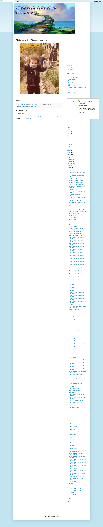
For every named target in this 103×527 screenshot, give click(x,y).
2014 (69, 141)
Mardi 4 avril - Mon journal (75, 488)
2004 (69, 503)
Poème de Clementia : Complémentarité (78, 211)
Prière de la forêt (72, 189)
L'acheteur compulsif (73, 207)
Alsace (21, 106)
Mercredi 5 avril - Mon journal (75, 487)
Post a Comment (21, 113)
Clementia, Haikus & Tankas (74, 77)
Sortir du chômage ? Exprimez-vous (77, 378)
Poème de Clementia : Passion (76, 374)
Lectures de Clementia (73, 79)
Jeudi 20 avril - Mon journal (75, 304)
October (71, 161)
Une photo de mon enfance (75, 481)
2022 (69, 126)
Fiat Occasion (85, 116)
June (70, 167)
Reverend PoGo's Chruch (73, 92)
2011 (69, 146)
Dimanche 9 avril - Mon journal (76, 400)
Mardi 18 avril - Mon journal (75, 313)
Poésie (80, 116)
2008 (69, 152)
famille (35, 106)
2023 (69, 124)
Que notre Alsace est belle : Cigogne (77, 417)
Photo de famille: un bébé (74, 392)
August (71, 165)
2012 (69, 144)
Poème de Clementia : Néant (75, 235)
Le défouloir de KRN (72, 90)
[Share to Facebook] (48, 104)
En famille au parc (73, 217)
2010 (69, 148)
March (70, 496)
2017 (69, 135)
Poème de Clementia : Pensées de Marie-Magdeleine (76, 433)
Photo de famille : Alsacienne (75, 386)
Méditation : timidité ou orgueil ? (76, 178)
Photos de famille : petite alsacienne (77, 381)
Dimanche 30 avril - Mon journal (76, 184)
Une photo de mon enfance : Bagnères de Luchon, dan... (77, 457)
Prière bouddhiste (73, 468)
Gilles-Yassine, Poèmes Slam (74, 89)
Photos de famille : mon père (75, 402)
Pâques (38, 106)
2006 (69, 156)
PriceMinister (75, 116)
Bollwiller (25, 106)
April (70, 171)
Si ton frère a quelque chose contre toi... (78, 209)
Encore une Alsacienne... (74, 409)
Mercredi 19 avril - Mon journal (76, 311)
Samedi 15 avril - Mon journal (75, 329)
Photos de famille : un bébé (75, 388)
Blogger (57, 516)
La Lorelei (71, 492)
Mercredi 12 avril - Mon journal (76, 376)
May (70, 169)
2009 (69, 150)
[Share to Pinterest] (50, 104)
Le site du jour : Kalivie (74, 483)
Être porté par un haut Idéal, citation (77, 206)
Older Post (59, 116)
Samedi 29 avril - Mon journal (75, 200)
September (71, 163)
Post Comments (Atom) (27, 118)
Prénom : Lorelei (72, 494)
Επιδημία (70, 80)
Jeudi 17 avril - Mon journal (75, 318)
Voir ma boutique (95, 114)
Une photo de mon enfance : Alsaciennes (75, 384)
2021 (69, 127)
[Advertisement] (79, 47)
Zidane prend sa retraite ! (74, 213)
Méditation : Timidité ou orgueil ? (76, 180)
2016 (69, 137)
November (71, 159)
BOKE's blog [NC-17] (72, 85)
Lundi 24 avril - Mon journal (75, 233)
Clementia (72, 67)
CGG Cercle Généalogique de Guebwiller (77, 87)
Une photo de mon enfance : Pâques (77, 337)
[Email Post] (41, 104)
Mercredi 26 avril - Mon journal (76, 215)
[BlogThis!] (45, 104)
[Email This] (44, 104)
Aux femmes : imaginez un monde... (77, 476)
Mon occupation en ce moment (76, 439)
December (71, 157)
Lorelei (71, 69)
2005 (69, 501)
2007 (69, 154)
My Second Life (71, 82)
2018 (69, 133)
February (71, 498)
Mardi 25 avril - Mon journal (75, 231)
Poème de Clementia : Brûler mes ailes (77, 485)
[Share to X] (47, 104)
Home (39, 116)
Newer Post (19, 116)
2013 (69, 143)
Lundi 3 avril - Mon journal (75, 490)
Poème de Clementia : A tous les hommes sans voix (76, 406)
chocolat (28, 106)
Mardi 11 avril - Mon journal (75, 379)
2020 (69, 129)
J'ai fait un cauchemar (74, 309)
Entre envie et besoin (73, 204)
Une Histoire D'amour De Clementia (87, 101)
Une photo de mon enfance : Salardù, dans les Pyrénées (77, 451)
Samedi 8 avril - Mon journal (75, 431)
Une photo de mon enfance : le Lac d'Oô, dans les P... (76, 454)
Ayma (69, 84)
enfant (32, 106)
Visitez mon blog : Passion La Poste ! (77, 202)
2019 (69, 131)
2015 (69, 139)
